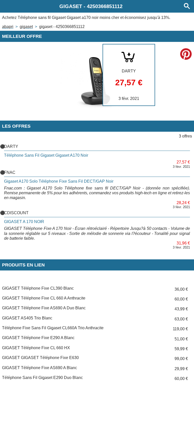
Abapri (7, 26)
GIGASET (26, 26)
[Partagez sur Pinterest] (186, 54)
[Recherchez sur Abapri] (187, 6)
